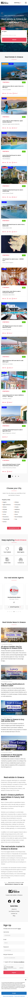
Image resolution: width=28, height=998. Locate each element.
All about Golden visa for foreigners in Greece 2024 (11, 647)
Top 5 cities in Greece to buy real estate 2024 (12, 720)
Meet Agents (20, 552)
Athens (4, 507)
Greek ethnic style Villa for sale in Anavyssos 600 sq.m (11, 292)
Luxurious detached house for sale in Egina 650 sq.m (12, 430)
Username (6, 932)
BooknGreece (20, 540)
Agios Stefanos (6, 504)
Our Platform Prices (14, 911)
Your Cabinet (7, 552)
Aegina (4, 502)
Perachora (5, 517)
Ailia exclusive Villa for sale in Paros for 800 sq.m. (13, 86)
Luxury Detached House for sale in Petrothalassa (11, 156)
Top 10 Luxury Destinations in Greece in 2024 (13, 685)
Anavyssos (17, 504)
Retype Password (8, 954)
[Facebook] (14, 602)
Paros (16, 514)
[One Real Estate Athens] (14, 590)
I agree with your (14, 962)
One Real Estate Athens (14, 597)
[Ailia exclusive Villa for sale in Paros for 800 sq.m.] (14, 71)
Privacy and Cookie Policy (8, 996)
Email (4, 939)
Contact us (21, 563)
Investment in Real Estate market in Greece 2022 (11, 756)
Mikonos (16, 512)
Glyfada (4, 509)
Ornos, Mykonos (6, 329)
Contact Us (14, 913)
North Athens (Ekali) (7, 193)
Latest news (7, 563)
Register (14, 972)
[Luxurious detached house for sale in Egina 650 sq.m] (14, 415)
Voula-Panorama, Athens (9, 468)
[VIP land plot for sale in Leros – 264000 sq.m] (14, 244)
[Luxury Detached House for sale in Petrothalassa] (14, 140)
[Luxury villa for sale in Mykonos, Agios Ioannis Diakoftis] (14, 106)
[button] (26, 980)
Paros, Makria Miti (7, 228)
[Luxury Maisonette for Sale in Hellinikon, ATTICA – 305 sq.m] (14, 380)
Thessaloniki (5, 519)
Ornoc (4, 514)
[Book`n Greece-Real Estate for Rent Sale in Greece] (4, 3)
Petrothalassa (6, 159)
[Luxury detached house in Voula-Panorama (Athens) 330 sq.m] (14, 449)
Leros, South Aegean (7, 262)
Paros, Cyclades (6, 89)
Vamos (4, 521)
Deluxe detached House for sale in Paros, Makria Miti (13, 225)
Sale (3, 28)
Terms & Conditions (19, 962)
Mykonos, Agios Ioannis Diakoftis (10, 124)
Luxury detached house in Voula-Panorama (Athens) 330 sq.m (11, 465)
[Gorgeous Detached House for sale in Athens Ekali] (14, 175)
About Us (14, 909)
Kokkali (4, 512)
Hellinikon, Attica (6, 398)
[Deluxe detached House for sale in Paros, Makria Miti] (14, 210)
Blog (14, 916)
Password (6, 947)
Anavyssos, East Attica (8, 295)
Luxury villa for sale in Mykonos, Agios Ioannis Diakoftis (12, 121)
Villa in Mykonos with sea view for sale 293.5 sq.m (12, 361)
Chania (16, 507)
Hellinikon (17, 509)
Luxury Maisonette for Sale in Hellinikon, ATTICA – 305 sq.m (13, 395)
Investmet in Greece (7, 644)
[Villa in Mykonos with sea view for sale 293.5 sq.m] (14, 346)
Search (14, 39)
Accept (14, 993)
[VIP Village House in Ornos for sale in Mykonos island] (14, 311)
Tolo (15, 519)
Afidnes (16, 502)
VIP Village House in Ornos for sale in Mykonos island (12, 326)
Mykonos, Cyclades (7, 364)
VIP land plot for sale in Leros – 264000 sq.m (13, 259)
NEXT (18, 476)
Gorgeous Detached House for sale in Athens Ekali (12, 190)
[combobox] (14, 31)
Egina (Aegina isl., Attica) (8, 433)
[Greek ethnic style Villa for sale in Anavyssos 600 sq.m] (14, 276)
